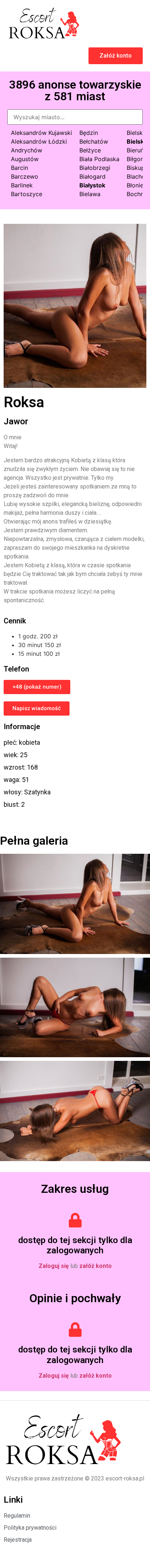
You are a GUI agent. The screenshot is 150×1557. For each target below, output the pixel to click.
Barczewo (24, 176)
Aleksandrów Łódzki (39, 141)
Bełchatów (93, 141)
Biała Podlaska (99, 159)
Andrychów (26, 150)
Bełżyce (90, 150)
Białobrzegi (94, 167)
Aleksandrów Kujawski (41, 132)
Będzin (88, 132)
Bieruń (135, 150)
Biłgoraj (137, 159)
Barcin (19, 167)
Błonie (135, 185)
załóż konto (95, 1265)
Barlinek (22, 185)
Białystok (92, 185)
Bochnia (138, 194)
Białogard (92, 176)
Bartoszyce (26, 194)
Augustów (25, 159)
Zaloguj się (54, 1265)
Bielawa (89, 194)
